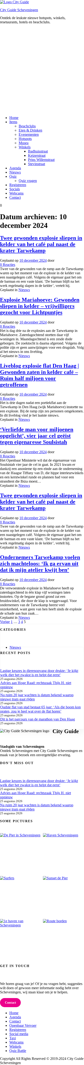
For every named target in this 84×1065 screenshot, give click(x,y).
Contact (15, 197)
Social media (18, 1034)
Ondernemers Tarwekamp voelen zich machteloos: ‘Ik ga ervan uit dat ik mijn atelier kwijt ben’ (40, 563)
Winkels (25, 147)
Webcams (16, 193)
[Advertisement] (42, 70)
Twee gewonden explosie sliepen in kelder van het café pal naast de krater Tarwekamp (41, 244)
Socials (14, 189)
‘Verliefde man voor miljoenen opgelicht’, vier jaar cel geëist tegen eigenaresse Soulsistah (36, 435)
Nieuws (15, 172)
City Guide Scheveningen (19, 10)
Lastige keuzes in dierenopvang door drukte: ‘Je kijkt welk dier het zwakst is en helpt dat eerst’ (39, 673)
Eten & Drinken (30, 130)
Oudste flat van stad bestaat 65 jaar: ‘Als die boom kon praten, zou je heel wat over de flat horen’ (40, 709)
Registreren (17, 185)
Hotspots (25, 139)
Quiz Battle (17, 1051)
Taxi (12, 1038)
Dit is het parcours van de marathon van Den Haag (37, 719)
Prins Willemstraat (41, 160)
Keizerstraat (37, 155)
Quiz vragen (28, 181)
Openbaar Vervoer (22, 1025)
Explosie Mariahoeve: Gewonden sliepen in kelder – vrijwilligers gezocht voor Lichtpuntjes (39, 306)
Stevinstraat (36, 164)
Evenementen (29, 134)
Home (13, 118)
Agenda (15, 168)
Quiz (13, 176)
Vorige (5, 622)
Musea (23, 143)
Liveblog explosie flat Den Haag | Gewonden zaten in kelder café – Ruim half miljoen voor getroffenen (39, 375)
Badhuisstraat (38, 151)
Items (13, 122)
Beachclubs (27, 126)
